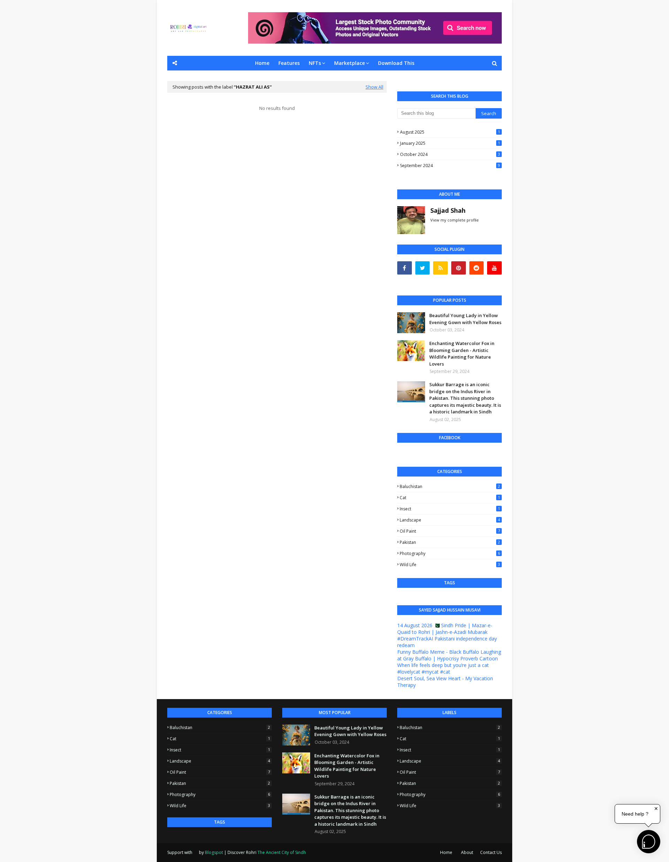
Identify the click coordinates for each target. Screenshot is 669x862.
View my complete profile (454, 220)
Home (446, 852)
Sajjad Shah (448, 210)
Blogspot (214, 852)
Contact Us (491, 852)
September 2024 (450, 165)
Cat (450, 498)
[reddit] (476, 268)
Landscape (450, 520)
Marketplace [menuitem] (349, 63)
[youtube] (494, 268)
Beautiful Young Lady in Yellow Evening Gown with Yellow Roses (465, 318)
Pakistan (450, 542)
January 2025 (450, 143)
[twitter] (422, 268)
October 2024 (450, 154)
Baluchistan (450, 486)
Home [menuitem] (262, 63)
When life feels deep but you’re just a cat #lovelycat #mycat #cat (443, 668)
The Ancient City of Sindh (281, 852)
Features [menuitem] (289, 63)
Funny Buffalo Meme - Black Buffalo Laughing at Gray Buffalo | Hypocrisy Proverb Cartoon (449, 655)
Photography (450, 553)
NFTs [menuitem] (315, 63)
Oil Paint (450, 531)
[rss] (440, 268)
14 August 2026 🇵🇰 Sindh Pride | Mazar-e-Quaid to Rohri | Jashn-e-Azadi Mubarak (444, 628)
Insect (450, 509)
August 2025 (450, 132)
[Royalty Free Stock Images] (375, 41)
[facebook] (404, 268)
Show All (374, 87)
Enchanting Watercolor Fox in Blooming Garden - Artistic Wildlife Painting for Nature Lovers (461, 353)
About (467, 852)
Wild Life (450, 565)
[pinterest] (458, 268)
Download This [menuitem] (396, 63)
